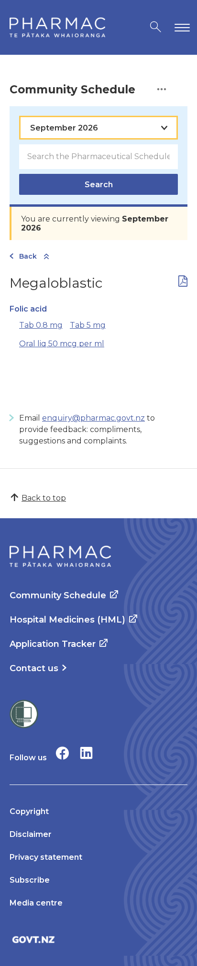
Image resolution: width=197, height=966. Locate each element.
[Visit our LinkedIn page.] (86, 753)
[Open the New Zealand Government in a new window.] (98, 939)
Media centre (36, 902)
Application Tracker (53, 644)
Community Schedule (58, 595)
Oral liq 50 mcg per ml (61, 343)
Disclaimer (31, 834)
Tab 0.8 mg (41, 325)
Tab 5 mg (88, 325)
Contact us (34, 668)
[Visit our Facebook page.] (62, 753)
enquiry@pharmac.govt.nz (93, 418)
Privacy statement (46, 857)
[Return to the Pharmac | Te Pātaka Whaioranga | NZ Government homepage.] (57, 27)
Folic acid (28, 308)
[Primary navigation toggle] (180, 27)
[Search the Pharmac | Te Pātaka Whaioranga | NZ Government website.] (155, 27)
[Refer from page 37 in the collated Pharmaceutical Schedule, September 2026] (182, 283)
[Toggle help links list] (161, 89)
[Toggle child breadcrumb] (46, 257)
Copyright (29, 811)
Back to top (44, 498)
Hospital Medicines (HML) (67, 619)
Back (28, 256)
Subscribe (30, 880)
